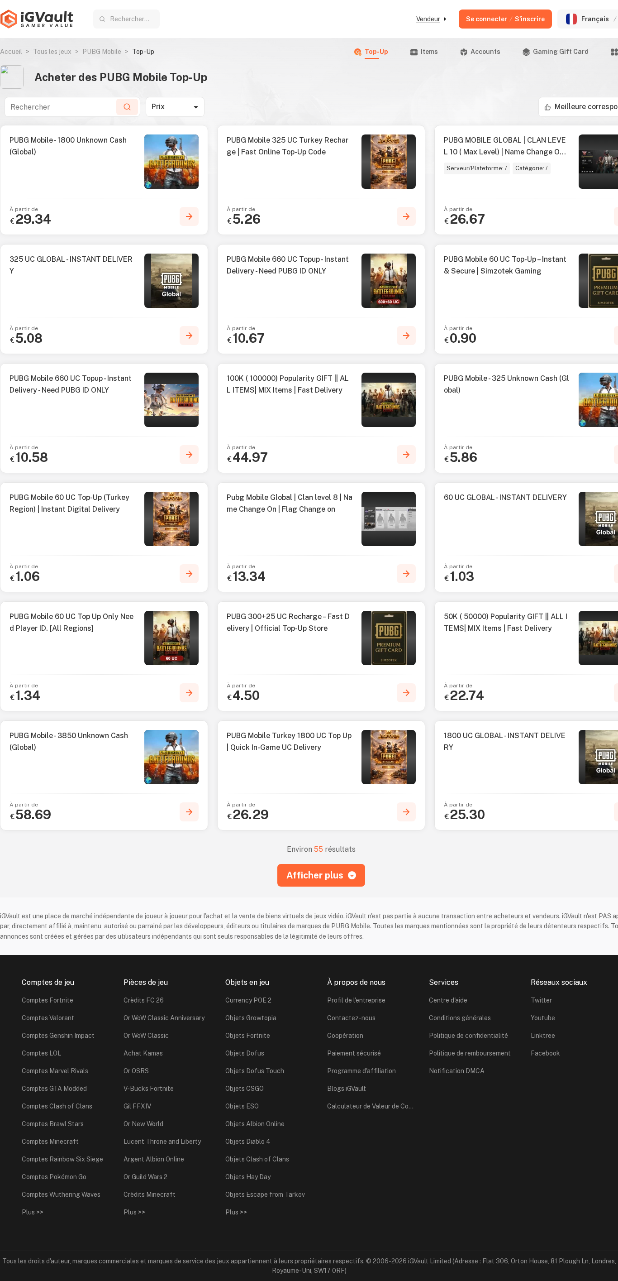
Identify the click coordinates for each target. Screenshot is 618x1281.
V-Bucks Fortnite (149, 1088)
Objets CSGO (244, 1088)
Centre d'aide (448, 1000)
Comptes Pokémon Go (54, 1176)
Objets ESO (242, 1106)
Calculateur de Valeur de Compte (372, 1106)
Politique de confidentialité (468, 1035)
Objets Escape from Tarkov (265, 1194)
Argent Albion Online (154, 1159)
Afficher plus (314, 875)
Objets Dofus (244, 1053)
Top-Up (376, 51)
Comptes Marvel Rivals (55, 1071)
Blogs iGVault (346, 1088)
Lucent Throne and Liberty (162, 1141)
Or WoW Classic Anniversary (164, 1018)
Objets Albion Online (255, 1123)
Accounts (485, 51)
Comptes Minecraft (50, 1141)
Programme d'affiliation (361, 1071)
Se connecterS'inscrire (505, 19)
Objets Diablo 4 (248, 1141)
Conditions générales (460, 1018)
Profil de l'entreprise (356, 1000)
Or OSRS (136, 1071)
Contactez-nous (351, 1018)
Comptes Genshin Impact (58, 1035)
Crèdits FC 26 (144, 1000)
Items (429, 51)
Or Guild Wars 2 (145, 1176)
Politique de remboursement (470, 1053)
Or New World (143, 1123)
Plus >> (32, 1212)
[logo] (36, 19)
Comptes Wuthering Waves (61, 1194)
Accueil (11, 51)
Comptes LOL (41, 1053)
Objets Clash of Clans (257, 1159)
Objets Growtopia (250, 1018)
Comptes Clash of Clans (57, 1106)
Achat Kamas (143, 1053)
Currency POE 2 (248, 1000)
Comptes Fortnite (47, 1000)
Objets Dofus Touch (254, 1071)
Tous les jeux (52, 51)
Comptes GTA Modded (54, 1088)
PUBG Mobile (101, 51)
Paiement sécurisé (354, 1053)
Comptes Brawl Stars (53, 1123)
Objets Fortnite (247, 1035)
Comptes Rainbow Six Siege (62, 1159)
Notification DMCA (457, 1071)
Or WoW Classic (146, 1035)
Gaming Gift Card (561, 51)
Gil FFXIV (137, 1106)
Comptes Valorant (48, 1018)
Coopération (345, 1035)
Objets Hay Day (248, 1176)
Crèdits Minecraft (150, 1194)
